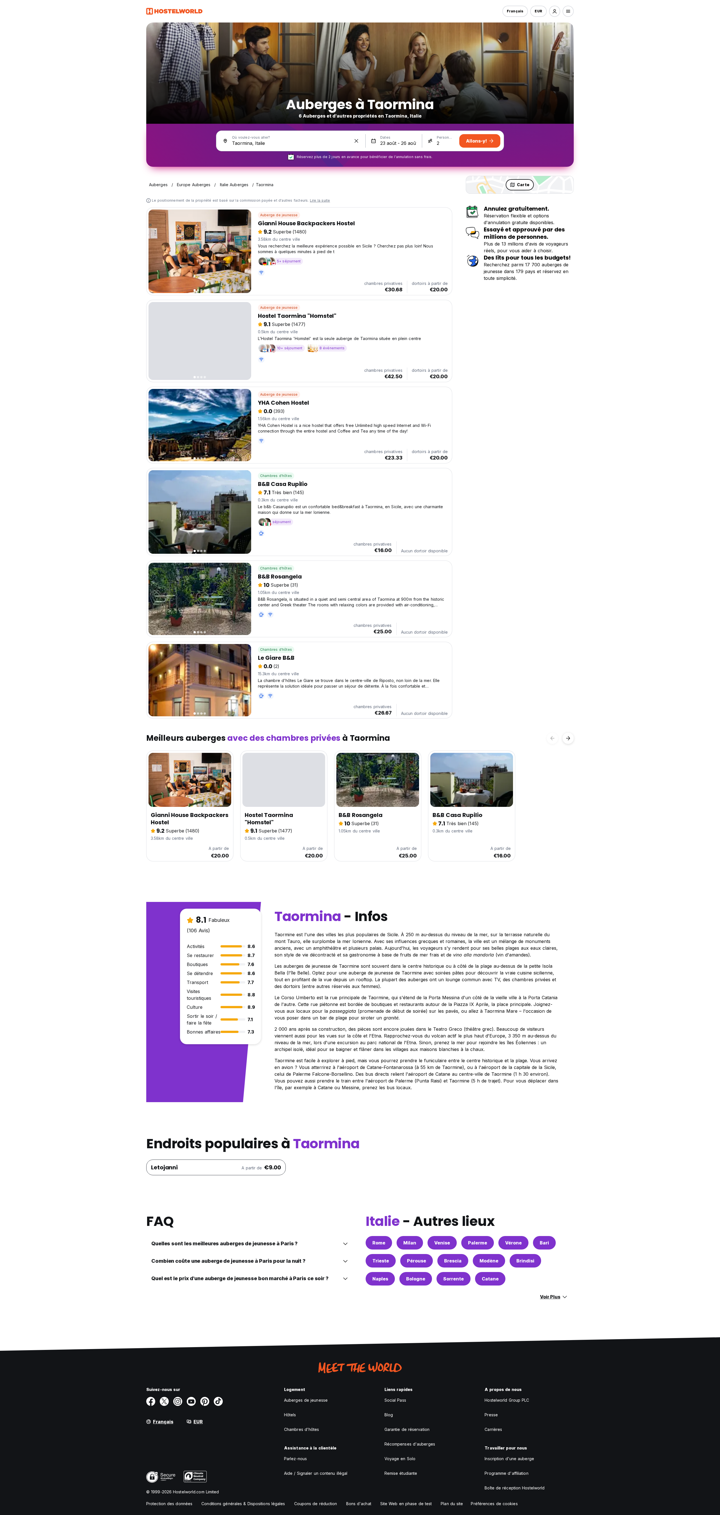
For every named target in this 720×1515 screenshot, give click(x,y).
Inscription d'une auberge (509, 1458)
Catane (490, 1279)
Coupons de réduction (315, 1503)
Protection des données (169, 1503)
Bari (544, 1243)
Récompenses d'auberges (409, 1444)
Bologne (415, 1279)
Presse (491, 1414)
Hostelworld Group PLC (507, 1400)
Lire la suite (320, 200)
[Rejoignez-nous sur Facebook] (150, 1401)
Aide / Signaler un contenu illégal (315, 1473)
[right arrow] (568, 738)
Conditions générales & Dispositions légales (243, 1503)
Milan (409, 1243)
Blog (388, 1414)
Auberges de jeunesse (306, 1400)
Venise (442, 1243)
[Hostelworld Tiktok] (218, 1401)
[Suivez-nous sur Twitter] (164, 1401)
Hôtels (290, 1414)
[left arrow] (552, 738)
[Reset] (356, 141)
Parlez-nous (295, 1458)
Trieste (380, 1261)
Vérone (513, 1243)
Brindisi (525, 1261)
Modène (489, 1261)
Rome (378, 1243)
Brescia (453, 1261)
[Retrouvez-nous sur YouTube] (191, 1401)
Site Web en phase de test (406, 1503)
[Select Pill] (554, 11)
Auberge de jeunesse (279, 215)
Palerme (477, 1243)
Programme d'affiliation (506, 1473)
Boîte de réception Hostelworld (514, 1487)
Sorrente (453, 1279)
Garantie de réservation (406, 1429)
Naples (380, 1279)
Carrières (493, 1429)
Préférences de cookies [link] (494, 1503)
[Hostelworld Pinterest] (204, 1401)
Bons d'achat (358, 1503)
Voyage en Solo (399, 1458)
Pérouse (416, 1261)
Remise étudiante (400, 1473)
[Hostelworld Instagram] (177, 1401)
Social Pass (395, 1400)
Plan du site (452, 1503)
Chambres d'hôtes (276, 476)
